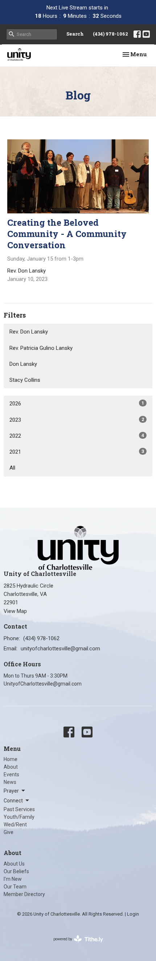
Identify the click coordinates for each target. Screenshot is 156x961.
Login (133, 914)
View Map (15, 611)
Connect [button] (13, 800)
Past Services (19, 809)
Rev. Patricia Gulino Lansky (41, 348)
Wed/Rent (15, 824)
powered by (74, 945)
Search (75, 33)
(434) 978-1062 (110, 33)
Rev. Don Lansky (28, 331)
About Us (14, 864)
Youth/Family (19, 817)
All (12, 468)
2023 (76, 420)
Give (8, 832)
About (11, 767)
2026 (76, 403)
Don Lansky (23, 364)
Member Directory (24, 894)
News (10, 782)
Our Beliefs (16, 871)
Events (11, 774)
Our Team (15, 887)
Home (10, 759)
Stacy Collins (24, 380)
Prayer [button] (11, 791)
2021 (76, 452)
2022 (76, 436)
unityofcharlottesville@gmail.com (60, 648)
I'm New (13, 879)
